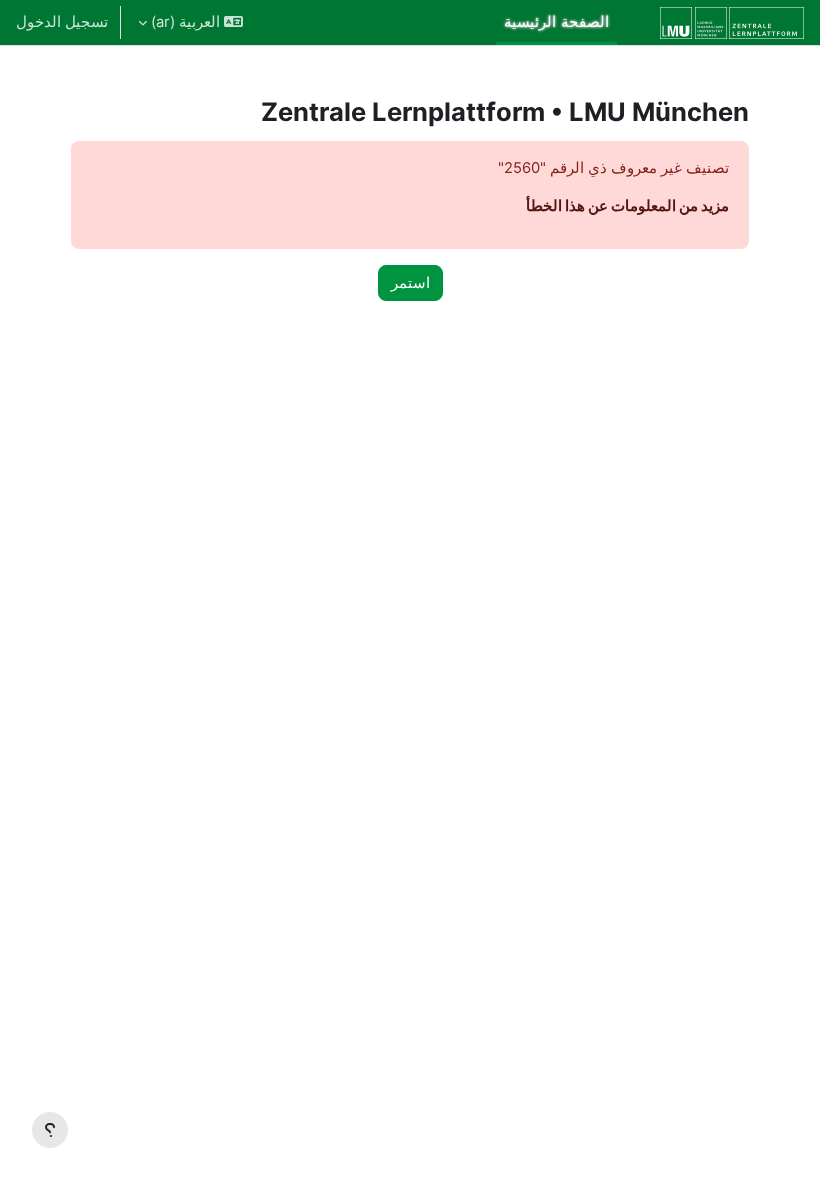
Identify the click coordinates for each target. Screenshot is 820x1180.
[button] (190, 22)
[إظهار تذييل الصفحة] (50, 1130)
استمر (410, 283)
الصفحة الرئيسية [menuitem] (556, 22)
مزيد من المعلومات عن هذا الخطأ (627, 206)
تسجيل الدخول (62, 22)
